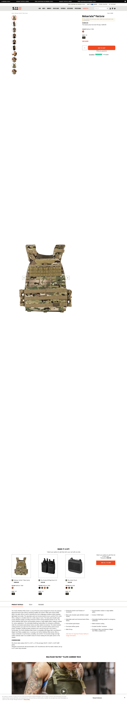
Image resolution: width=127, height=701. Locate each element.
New (40, 8)
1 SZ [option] (84, 37)
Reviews (41, 604)
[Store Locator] (112, 8)
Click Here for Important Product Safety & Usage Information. (77, 634)
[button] (24, 278)
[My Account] (110, 8)
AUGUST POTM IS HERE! (8, 1)
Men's (43, 8)
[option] (83, 31)
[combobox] (101, 8)
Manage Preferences (97, 697)
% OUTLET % (85, 8)
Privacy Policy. (27, 699)
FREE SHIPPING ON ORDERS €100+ (30, 1)
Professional (78, 8)
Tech (30, 604)
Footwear (63, 8)
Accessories (70, 8)
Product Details (17, 604)
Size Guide (85, 41)
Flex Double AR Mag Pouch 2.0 (49, 580)
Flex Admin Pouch (72, 580)
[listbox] (98, 31)
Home (13, 13)
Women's (49, 8)
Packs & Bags (56, 8)
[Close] (124, 697)
